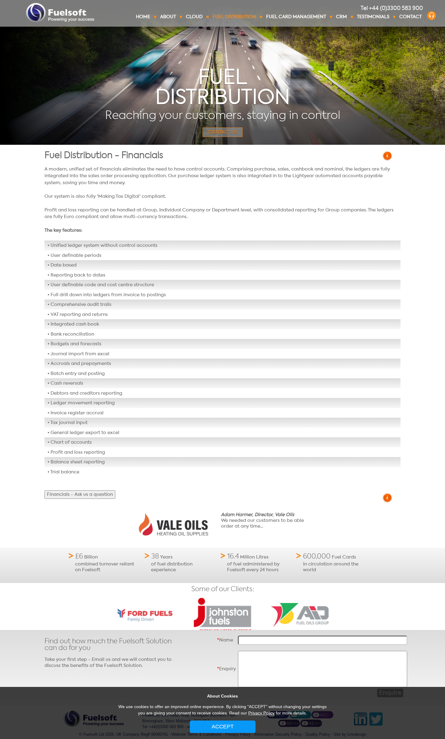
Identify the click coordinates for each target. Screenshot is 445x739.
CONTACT (410, 17)
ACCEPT (223, 727)
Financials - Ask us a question (80, 494)
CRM (341, 17)
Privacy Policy (261, 713)
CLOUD (194, 17)
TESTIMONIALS (373, 17)
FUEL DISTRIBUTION (234, 17)
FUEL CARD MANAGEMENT (296, 17)
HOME (143, 17)
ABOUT (168, 17)
